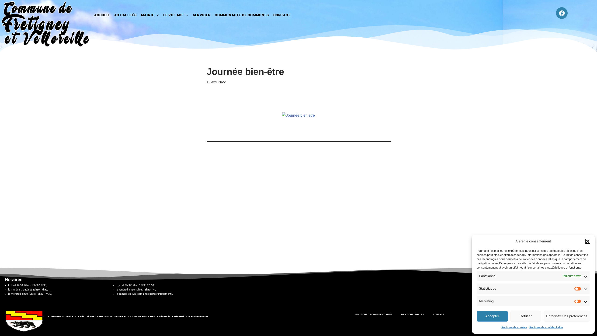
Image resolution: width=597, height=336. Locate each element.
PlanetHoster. (200, 316)
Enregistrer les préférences (566, 316)
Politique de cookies (514, 327)
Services (201, 15)
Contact (282, 15)
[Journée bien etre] (298, 115)
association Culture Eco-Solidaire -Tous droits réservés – (135, 316)
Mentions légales (412, 314)
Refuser (526, 316)
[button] (587, 241)
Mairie (147, 15)
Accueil (102, 15)
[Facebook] (562, 13)
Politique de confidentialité (546, 327)
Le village (173, 15)
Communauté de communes (242, 15)
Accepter (492, 316)
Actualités (125, 15)
